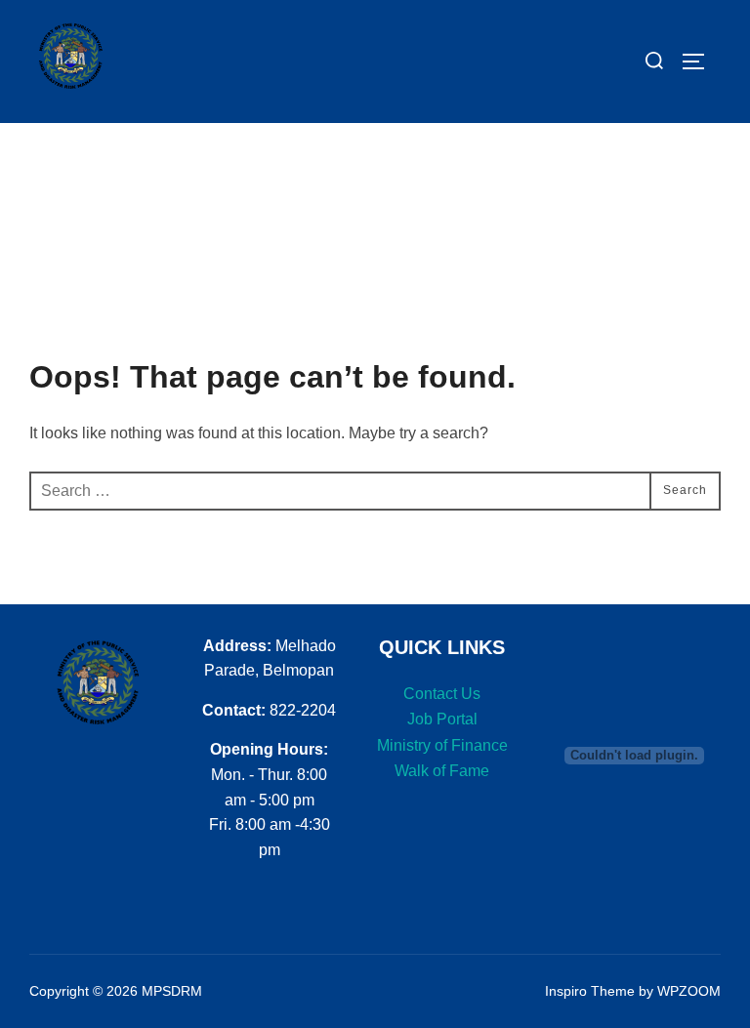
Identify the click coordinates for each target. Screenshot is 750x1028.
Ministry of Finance (442, 745)
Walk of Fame (442, 770)
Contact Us (441, 693)
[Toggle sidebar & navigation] (700, 61)
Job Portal (442, 719)
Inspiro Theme (590, 991)
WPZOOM (689, 991)
